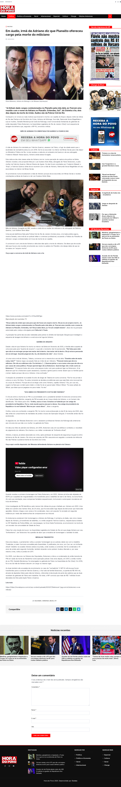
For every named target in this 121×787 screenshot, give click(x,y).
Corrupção (45, 600)
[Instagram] (118, 1)
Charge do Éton (97, 85)
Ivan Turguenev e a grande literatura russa (110, 165)
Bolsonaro (38, 600)
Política (11, 16)
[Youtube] (120, 1)
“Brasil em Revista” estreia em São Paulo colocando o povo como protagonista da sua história (110, 178)
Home (3, 16)
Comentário (35, 687)
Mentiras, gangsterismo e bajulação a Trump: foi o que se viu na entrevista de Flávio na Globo (111, 235)
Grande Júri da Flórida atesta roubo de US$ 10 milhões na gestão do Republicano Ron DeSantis (110, 259)
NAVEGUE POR (79, 750)
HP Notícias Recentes (100, 229)
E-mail (33, 718)
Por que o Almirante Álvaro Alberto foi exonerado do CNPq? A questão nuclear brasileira (110, 217)
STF (55, 600)
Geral (36, 16)
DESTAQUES (32, 750)
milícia (52, 600)
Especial (57, 16)
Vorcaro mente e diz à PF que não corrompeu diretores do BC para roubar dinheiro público (111, 247)
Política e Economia (24, 16)
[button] (110, 16)
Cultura (65, 16)
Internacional (46, 16)
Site (32, 726)
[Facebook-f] (115, 1)
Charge (73, 16)
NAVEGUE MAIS (107, 750)
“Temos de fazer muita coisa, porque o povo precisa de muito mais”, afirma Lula (106, 658)
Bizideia (74, 781)
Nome (33, 710)
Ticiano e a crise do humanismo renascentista (111, 154)
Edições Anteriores (86, 16)
